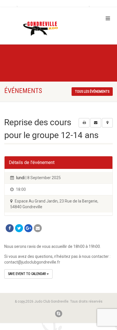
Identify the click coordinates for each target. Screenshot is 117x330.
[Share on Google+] (28, 228)
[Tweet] (19, 228)
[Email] (38, 228)
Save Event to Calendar (27, 274)
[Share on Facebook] (10, 228)
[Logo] (39, 28)
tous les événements (92, 92)
